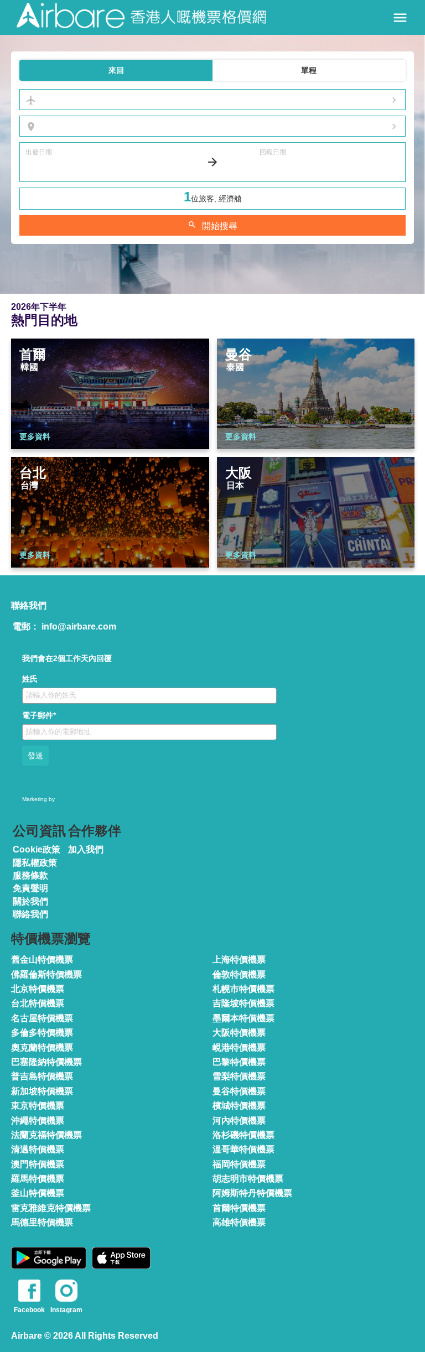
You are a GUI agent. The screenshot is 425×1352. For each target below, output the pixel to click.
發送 (35, 755)
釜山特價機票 (37, 1193)
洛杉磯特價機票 (243, 1135)
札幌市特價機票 (243, 989)
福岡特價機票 (239, 1164)
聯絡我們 (30, 914)
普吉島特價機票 (42, 1076)
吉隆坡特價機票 (243, 1003)
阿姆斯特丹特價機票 (252, 1193)
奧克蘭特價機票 (42, 1047)
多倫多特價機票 (42, 1032)
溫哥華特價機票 (243, 1149)
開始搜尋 (212, 225)
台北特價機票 (37, 1003)
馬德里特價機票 (42, 1222)
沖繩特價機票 (37, 1120)
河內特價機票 (239, 1120)
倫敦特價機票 (239, 974)
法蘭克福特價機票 (46, 1135)
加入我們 (85, 849)
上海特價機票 (239, 959)
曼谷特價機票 (239, 1091)
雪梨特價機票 (239, 1076)
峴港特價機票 (239, 1047)
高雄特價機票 (239, 1222)
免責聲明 (30, 888)
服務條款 (30, 875)
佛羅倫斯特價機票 (46, 974)
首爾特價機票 (239, 1208)
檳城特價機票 (239, 1105)
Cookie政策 (36, 849)
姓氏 (30, 678)
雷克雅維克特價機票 (51, 1208)
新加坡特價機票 (42, 1091)
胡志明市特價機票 (247, 1178)
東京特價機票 (37, 1105)
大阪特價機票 (239, 1032)
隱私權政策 (35, 862)
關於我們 (30, 901)
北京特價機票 (37, 989)
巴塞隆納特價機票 (46, 1062)
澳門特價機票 (37, 1164)
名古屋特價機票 (42, 1018)
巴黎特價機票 (239, 1062)
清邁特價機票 (37, 1149)
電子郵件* (39, 715)
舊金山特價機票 (42, 959)
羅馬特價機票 (37, 1178)
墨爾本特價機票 (243, 1018)
